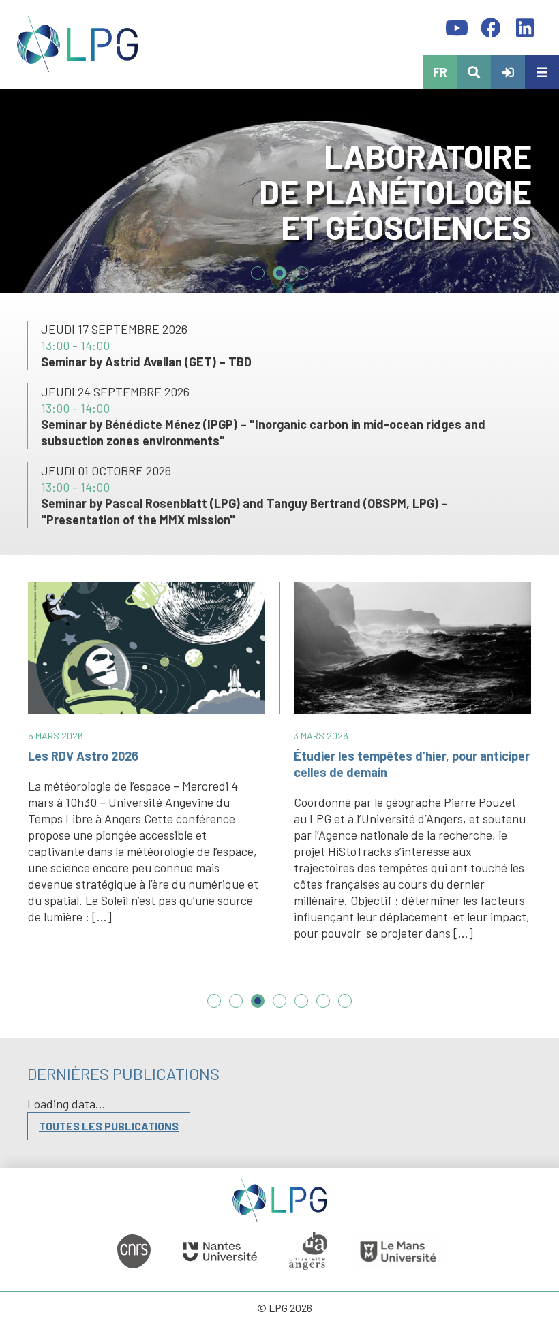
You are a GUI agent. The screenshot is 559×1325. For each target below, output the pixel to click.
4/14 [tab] (279, 1007)
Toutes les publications (109, 1125)
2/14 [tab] (236, 1007)
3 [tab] (301, 267)
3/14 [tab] (258, 1007)
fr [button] (440, 72)
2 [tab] (279, 267)
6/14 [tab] (323, 1007)
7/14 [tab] (345, 1007)
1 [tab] (258, 267)
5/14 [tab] (301, 1007)
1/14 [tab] (214, 1007)
